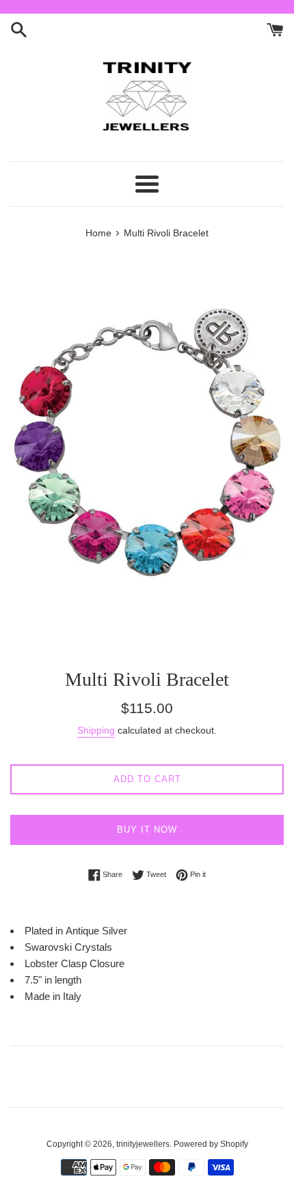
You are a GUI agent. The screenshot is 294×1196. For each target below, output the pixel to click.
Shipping (96, 730)
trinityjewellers (143, 1144)
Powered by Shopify (211, 1144)
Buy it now (147, 829)
